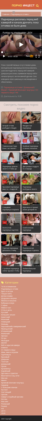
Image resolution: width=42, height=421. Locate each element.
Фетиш (4, 399)
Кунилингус (6, 368)
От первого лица (8, 350)
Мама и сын (6, 307)
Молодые (5, 340)
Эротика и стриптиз (9, 373)
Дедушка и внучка (9, 298)
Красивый (5, 357)
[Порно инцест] (23, 5)
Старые (4, 305)
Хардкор (4, 385)
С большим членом (9, 387)
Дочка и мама (6, 296)
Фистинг (4, 401)
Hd (17, 92)
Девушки (5, 359)
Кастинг (4, 390)
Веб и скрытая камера (10, 345)
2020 (3, 413)
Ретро (3, 338)
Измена (4, 347)
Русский (4, 312)
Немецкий (5, 321)
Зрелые (4, 336)
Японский (5, 319)
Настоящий (6, 392)
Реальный (5, 404)
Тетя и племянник (8, 286)
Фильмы (4, 324)
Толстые (4, 361)
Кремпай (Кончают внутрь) (21, 90)
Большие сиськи (8, 314)
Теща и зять (6, 293)
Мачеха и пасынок (8, 300)
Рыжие (4, 406)
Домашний (29, 87)
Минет (4, 90)
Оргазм (4, 394)
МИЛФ (4, 343)
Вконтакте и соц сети (10, 375)
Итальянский (6, 331)
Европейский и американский (13, 326)
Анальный (5, 333)
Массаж (4, 378)
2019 (3, 411)
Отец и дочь (6, 310)
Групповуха (6, 354)
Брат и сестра (7, 291)
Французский (6, 329)
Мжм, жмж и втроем (9, 352)
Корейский (5, 371)
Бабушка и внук (7, 303)
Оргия (3, 366)
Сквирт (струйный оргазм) (12, 397)
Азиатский (5, 317)
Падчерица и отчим (13, 87)
